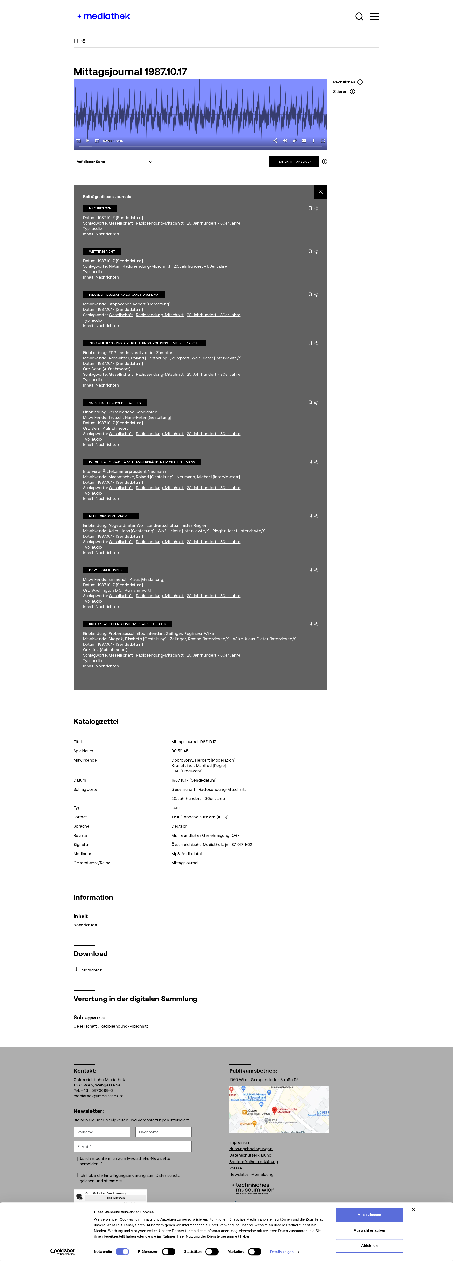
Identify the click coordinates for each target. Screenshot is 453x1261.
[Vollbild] (322, 140)
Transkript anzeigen (294, 161)
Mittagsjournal (185, 863)
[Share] (275, 140)
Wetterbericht (102, 251)
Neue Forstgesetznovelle (111, 516)
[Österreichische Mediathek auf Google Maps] (279, 1109)
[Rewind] (78, 140)
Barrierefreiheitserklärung (253, 1161)
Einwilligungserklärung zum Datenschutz (142, 1175)
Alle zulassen (369, 1215)
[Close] (321, 192)
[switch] (168, 1251)
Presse (235, 1168)
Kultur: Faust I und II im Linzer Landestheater (127, 624)
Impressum (239, 1142)
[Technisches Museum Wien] (251, 1188)
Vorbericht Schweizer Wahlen (115, 402)
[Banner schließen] (413, 1209)
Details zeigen (282, 1252)
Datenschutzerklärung (250, 1155)
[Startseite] (102, 15)
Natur (114, 266)
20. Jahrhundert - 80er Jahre (213, 223)
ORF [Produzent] (187, 771)
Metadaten (92, 970)
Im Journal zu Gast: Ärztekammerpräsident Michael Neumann (142, 462)
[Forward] (97, 140)
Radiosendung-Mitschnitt (160, 223)
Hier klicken (115, 1198)
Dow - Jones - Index (105, 570)
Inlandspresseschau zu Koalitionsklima (124, 294)
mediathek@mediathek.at (98, 1096)
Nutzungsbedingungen (251, 1148)
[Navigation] (371, 16)
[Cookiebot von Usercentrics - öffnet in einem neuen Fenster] (62, 1251)
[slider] (201, 147)
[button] (359, 16)
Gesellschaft (121, 223)
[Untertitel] (304, 140)
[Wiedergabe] (87, 140)
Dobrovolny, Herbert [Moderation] (203, 760)
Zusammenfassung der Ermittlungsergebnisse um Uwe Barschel (144, 343)
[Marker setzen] (294, 140)
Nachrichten (100, 208)
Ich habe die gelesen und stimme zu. (130, 1178)
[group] (115, 161)
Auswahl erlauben (369, 1230)
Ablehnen (369, 1246)
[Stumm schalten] (285, 140)
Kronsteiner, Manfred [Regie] (199, 765)
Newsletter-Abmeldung (251, 1174)
